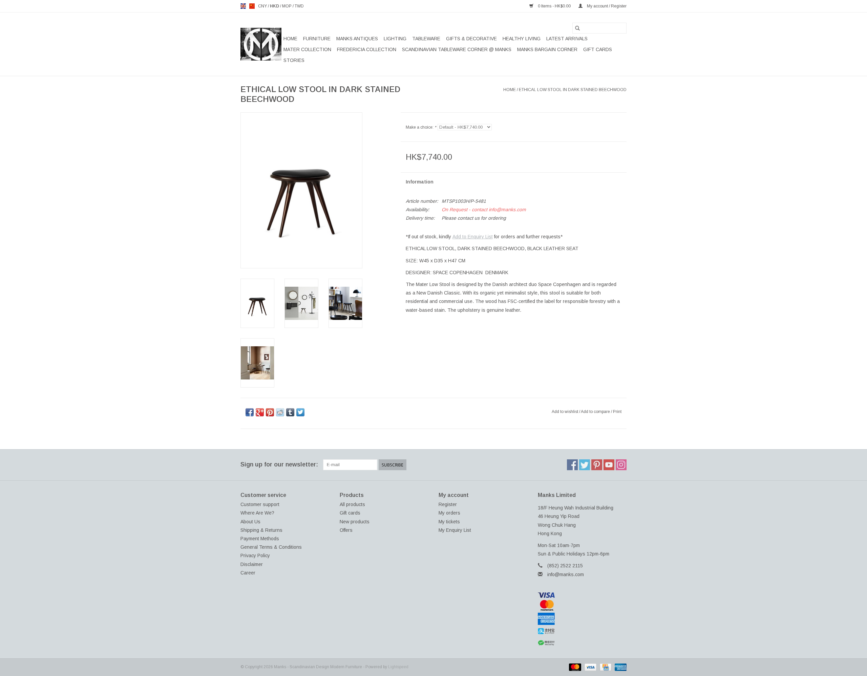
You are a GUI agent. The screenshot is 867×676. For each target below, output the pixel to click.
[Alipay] (582, 631)
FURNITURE (317, 38)
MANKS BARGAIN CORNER (547, 49)
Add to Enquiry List (472, 236)
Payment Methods (259, 538)
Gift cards (597, 49)
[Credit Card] (604, 666)
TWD (299, 6)
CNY (263, 6)
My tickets (449, 521)
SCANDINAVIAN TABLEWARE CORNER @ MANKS (456, 49)
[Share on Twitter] (300, 412)
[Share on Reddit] (280, 412)
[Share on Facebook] (250, 412)
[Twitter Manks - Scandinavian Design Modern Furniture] (584, 464)
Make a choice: (421, 127)
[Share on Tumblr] (290, 412)
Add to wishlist (565, 411)
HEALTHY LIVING (522, 38)
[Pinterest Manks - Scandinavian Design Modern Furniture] (596, 464)
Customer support (259, 504)
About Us (250, 521)
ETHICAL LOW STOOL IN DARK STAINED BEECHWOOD (573, 89)
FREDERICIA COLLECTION (366, 49)
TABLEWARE (426, 38)
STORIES (293, 60)
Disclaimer (251, 564)
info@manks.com (565, 574)
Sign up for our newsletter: (279, 464)
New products (354, 521)
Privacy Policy (255, 555)
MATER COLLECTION (307, 49)
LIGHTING (395, 38)
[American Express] (582, 619)
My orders (449, 513)
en (243, 6)
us (252, 6)
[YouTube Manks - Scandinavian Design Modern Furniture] (609, 464)
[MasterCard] (582, 605)
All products (352, 504)
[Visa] (582, 595)
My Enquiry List (455, 530)
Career (247, 572)
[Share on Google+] (260, 412)
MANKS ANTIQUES (357, 38)
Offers (346, 530)
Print (617, 411)
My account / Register (606, 6)
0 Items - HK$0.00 (554, 6)
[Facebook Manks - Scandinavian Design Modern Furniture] (572, 464)
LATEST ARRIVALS (567, 38)
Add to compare (596, 411)
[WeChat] (582, 643)
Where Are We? (257, 513)
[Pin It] (270, 412)
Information (420, 181)
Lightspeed (398, 666)
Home (290, 38)
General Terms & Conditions (271, 547)
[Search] (577, 28)
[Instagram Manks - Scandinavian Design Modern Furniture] (621, 464)
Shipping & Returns (261, 530)
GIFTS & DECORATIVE (471, 38)
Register (448, 504)
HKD (275, 6)
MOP (287, 6)
